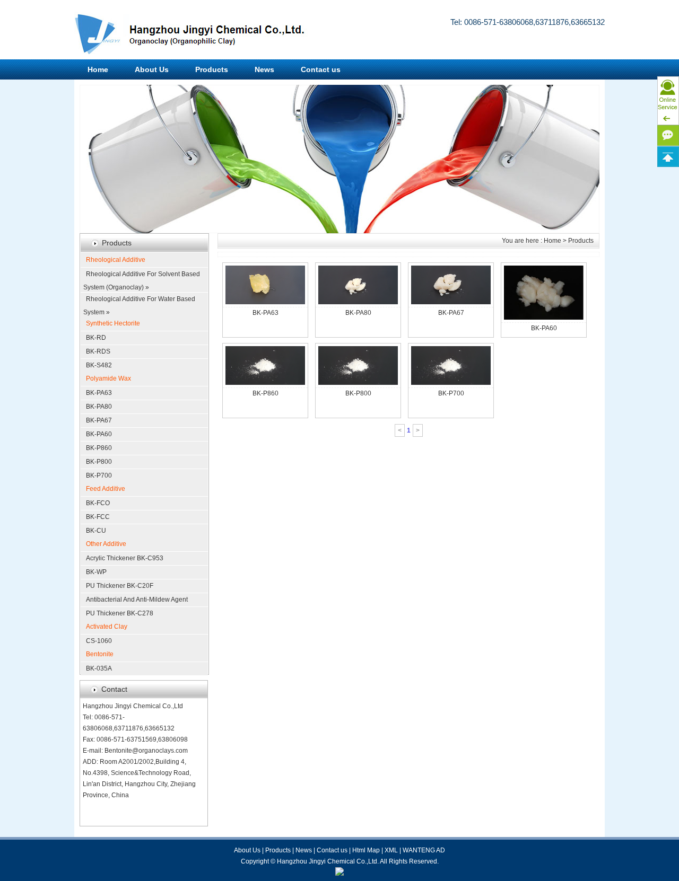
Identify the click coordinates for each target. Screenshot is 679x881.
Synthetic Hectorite (113, 323)
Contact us (321, 69)
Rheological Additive (115, 259)
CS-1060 (99, 641)
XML (391, 850)
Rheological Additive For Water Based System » (139, 300)
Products (211, 69)
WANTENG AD (424, 850)
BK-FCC (98, 517)
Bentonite (100, 654)
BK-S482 (99, 365)
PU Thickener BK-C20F (119, 585)
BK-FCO (98, 503)
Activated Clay (106, 626)
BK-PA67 (99, 420)
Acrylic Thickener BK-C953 (124, 558)
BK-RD (96, 337)
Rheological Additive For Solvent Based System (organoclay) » (141, 275)
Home (98, 69)
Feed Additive (105, 488)
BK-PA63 (99, 393)
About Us (152, 69)
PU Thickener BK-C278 (119, 613)
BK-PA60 (99, 434)
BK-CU (96, 530)
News (264, 69)
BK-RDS (98, 351)
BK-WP (96, 572)
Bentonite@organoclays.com (146, 750)
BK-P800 (99, 461)
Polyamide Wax (108, 378)
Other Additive (106, 544)
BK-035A (99, 668)
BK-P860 (99, 448)
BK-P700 (99, 475)
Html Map (366, 850)
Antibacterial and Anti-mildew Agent (137, 599)
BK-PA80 (99, 406)
